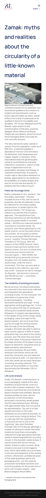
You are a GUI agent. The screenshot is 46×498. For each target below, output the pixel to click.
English (35, 9)
